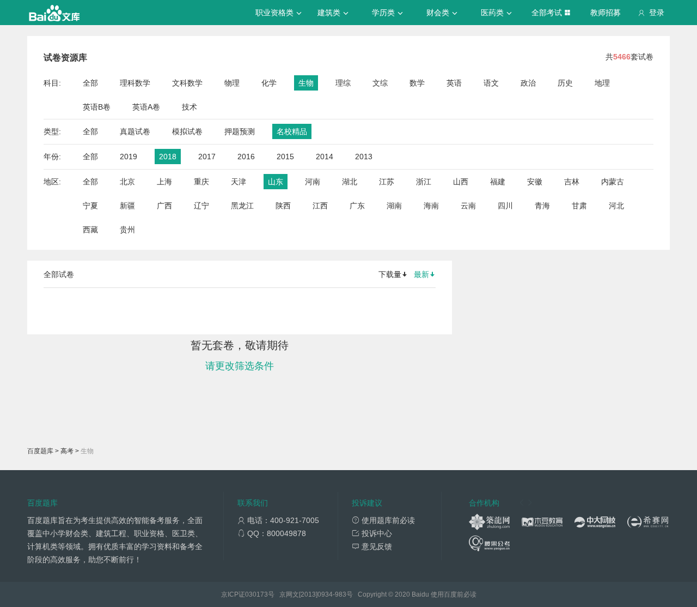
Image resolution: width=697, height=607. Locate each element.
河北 (616, 205)
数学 (417, 83)
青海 (542, 205)
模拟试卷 (187, 131)
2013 (363, 156)
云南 (468, 205)
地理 (602, 83)
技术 (189, 107)
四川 (505, 205)
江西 (320, 205)
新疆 (127, 205)
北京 (127, 181)
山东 (275, 181)
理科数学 (135, 83)
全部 (90, 83)
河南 (312, 181)
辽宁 (201, 205)
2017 (207, 156)
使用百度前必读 (453, 594)
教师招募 (605, 12)
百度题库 (40, 451)
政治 (528, 83)
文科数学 (187, 83)
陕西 (283, 205)
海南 (431, 205)
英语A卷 (146, 107)
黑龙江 (242, 205)
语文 (491, 83)
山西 (460, 181)
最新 (421, 274)
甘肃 (579, 205)
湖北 (349, 181)
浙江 (423, 181)
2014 (324, 156)
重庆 (201, 181)
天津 (238, 181)
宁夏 (90, 205)
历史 (565, 83)
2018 (167, 156)
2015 (285, 156)
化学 (269, 83)
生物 (306, 83)
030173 (256, 594)
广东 (357, 205)
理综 (343, 83)
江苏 (386, 181)
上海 (164, 181)
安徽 (534, 181)
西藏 (90, 229)
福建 (497, 181)
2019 (128, 156)
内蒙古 (612, 181)
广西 (164, 205)
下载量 (389, 274)
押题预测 (239, 131)
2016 (246, 156)
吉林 (571, 181)
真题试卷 (135, 131)
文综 (380, 83)
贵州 (127, 229)
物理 (232, 83)
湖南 (394, 205)
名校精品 (292, 131)
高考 (67, 451)
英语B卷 (97, 107)
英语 (454, 83)
